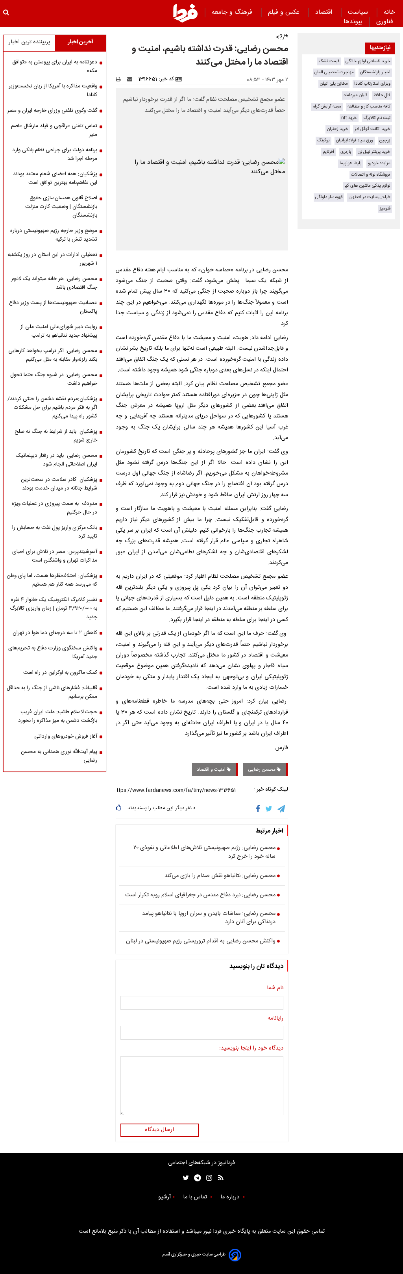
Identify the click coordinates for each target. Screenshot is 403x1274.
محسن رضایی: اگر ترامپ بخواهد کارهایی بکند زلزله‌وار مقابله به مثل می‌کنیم (52, 355)
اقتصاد (324, 12)
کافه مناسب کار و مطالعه (369, 106)
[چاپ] (121, 79)
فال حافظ (381, 95)
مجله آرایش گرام (326, 106)
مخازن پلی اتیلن (334, 83)
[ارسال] (131, 79)
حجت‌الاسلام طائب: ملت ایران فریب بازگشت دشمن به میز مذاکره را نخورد (57, 716)
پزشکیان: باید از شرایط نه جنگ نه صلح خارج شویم (56, 436)
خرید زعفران (337, 129)
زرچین (384, 140)
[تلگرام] (281, 809)
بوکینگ (323, 140)
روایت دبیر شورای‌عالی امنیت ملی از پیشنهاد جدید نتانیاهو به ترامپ (58, 331)
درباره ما (230, 1197)
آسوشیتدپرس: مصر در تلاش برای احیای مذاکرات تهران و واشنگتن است (54, 556)
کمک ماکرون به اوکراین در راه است (60, 672)
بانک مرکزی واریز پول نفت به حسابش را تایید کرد (54, 532)
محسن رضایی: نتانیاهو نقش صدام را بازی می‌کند (220, 876)
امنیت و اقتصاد (212, 769)
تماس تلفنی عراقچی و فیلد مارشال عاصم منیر (54, 130)
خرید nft (349, 118)
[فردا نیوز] (185, 13)
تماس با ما (196, 1197)
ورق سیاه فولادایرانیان (354, 140)
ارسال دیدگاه (159, 1130)
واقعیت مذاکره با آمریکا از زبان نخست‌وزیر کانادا (53, 90)
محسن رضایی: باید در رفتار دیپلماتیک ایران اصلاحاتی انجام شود (56, 460)
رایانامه (275, 1018)
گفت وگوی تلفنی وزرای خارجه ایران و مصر (52, 110)
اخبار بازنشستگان (375, 72)
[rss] (218, 1178)
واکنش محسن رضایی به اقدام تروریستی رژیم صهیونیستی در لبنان (200, 941)
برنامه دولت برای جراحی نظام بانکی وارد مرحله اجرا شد (54, 154)
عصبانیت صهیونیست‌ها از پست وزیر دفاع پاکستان (53, 307)
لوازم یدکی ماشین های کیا (367, 185)
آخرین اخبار (80, 42)
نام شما (275, 988)
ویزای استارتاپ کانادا (372, 83)
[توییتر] (269, 809)
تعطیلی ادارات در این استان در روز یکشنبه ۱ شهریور (52, 259)
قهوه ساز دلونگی (328, 197)
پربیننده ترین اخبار (29, 42)
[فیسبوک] (259, 809)
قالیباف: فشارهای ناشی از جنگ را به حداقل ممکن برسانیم (52, 692)
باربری (345, 152)
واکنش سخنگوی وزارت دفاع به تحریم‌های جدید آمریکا (52, 652)
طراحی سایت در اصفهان (369, 197)
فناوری (385, 22)
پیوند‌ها (353, 22)
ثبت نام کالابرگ (376, 118)
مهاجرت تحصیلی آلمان (334, 72)
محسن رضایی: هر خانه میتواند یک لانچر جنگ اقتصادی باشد (54, 283)
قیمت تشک (329, 61)
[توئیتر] (184, 1178)
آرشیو (164, 1197)
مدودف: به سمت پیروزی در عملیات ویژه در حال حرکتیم (54, 508)
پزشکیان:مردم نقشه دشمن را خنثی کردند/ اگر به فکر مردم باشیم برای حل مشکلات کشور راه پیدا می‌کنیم (52, 408)
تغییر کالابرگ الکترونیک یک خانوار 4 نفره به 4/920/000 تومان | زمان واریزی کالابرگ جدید (53, 608)
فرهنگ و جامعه (233, 12)
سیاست (359, 12)
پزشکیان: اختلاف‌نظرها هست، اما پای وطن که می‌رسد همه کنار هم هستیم (52, 580)
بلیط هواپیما (351, 163)
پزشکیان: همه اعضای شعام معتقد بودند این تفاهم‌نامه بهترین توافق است (55, 178)
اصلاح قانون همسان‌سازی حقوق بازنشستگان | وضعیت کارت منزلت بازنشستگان (61, 207)
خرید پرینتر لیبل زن (374, 152)
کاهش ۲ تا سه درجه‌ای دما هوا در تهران (55, 633)
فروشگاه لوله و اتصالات (370, 174)
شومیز (385, 208)
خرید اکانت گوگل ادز (372, 129)
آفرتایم (328, 152)
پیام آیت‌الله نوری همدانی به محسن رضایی (59, 756)
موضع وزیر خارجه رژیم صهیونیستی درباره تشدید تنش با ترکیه (53, 235)
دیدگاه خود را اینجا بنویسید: (251, 1048)
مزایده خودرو (379, 163)
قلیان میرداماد (355, 95)
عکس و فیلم (284, 12)
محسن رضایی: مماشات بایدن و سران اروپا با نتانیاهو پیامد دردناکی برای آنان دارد (208, 918)
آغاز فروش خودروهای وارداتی (65, 736)
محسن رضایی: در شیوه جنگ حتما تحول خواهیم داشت (53, 379)
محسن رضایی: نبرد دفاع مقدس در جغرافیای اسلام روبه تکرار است (200, 895)
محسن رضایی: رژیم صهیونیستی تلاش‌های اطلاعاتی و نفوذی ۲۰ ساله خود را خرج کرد (204, 852)
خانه (389, 12)
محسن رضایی (262, 769)
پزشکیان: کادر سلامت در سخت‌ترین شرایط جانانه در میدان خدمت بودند (59, 484)
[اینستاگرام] (207, 1178)
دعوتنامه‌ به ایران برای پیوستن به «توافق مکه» (54, 66)
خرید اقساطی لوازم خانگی (368, 61)
